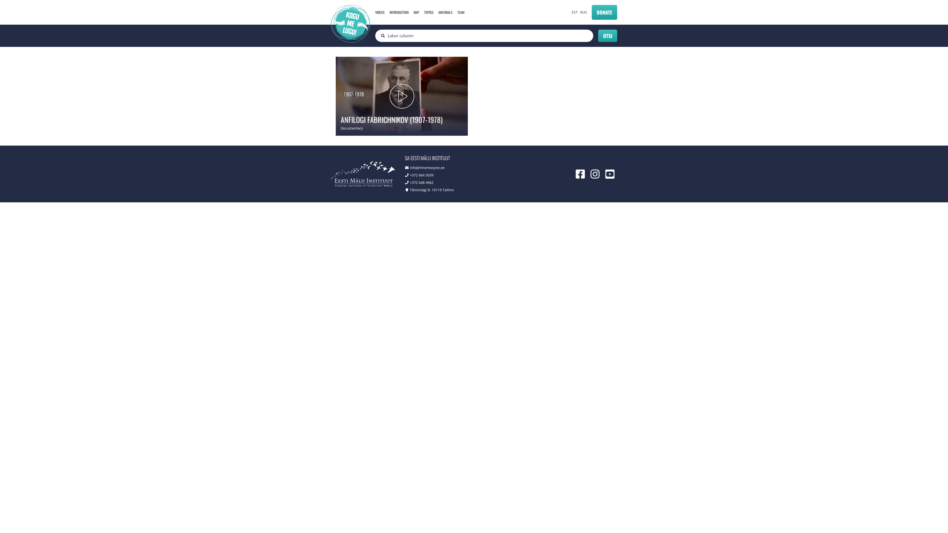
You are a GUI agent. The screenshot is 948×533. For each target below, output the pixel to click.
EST (575, 12)
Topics (429, 12)
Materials (445, 12)
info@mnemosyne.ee (427, 167)
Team (460, 12)
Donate (604, 12)
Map (416, 12)
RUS (583, 12)
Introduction (399, 12)
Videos (380, 12)
